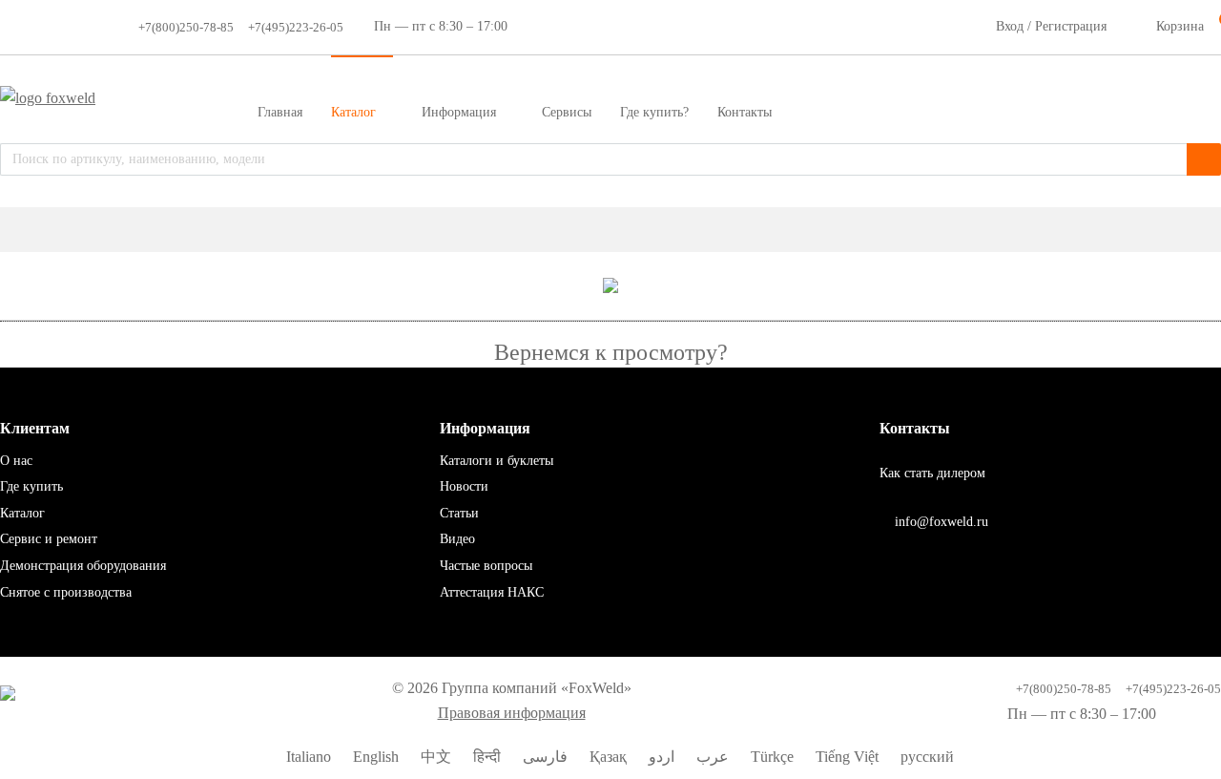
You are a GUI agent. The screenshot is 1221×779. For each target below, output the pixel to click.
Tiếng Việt (845, 756)
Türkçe (770, 756)
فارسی (543, 756)
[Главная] (610, 230)
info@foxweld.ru (939, 522)
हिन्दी (485, 756)
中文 (434, 756)
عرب (711, 756)
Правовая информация (512, 713)
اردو (659, 756)
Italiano (306, 756)
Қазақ (606, 756)
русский (925, 756)
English (374, 756)
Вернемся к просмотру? (611, 352)
